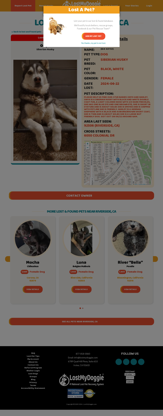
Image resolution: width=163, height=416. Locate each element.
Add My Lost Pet (93, 36)
